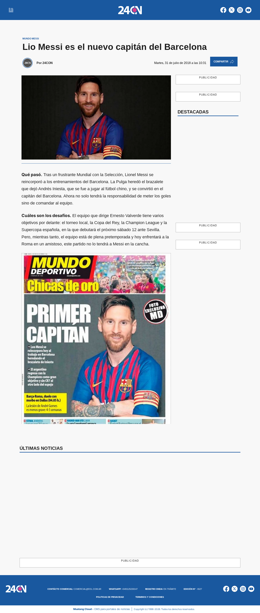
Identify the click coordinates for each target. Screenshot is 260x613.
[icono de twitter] (232, 10)
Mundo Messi (30, 38)
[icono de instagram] (240, 10)
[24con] (130, 10)
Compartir (221, 61)
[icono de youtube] (248, 10)
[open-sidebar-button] (11, 10)
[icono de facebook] (223, 10)
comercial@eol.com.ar (74, 589)
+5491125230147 (123, 589)
